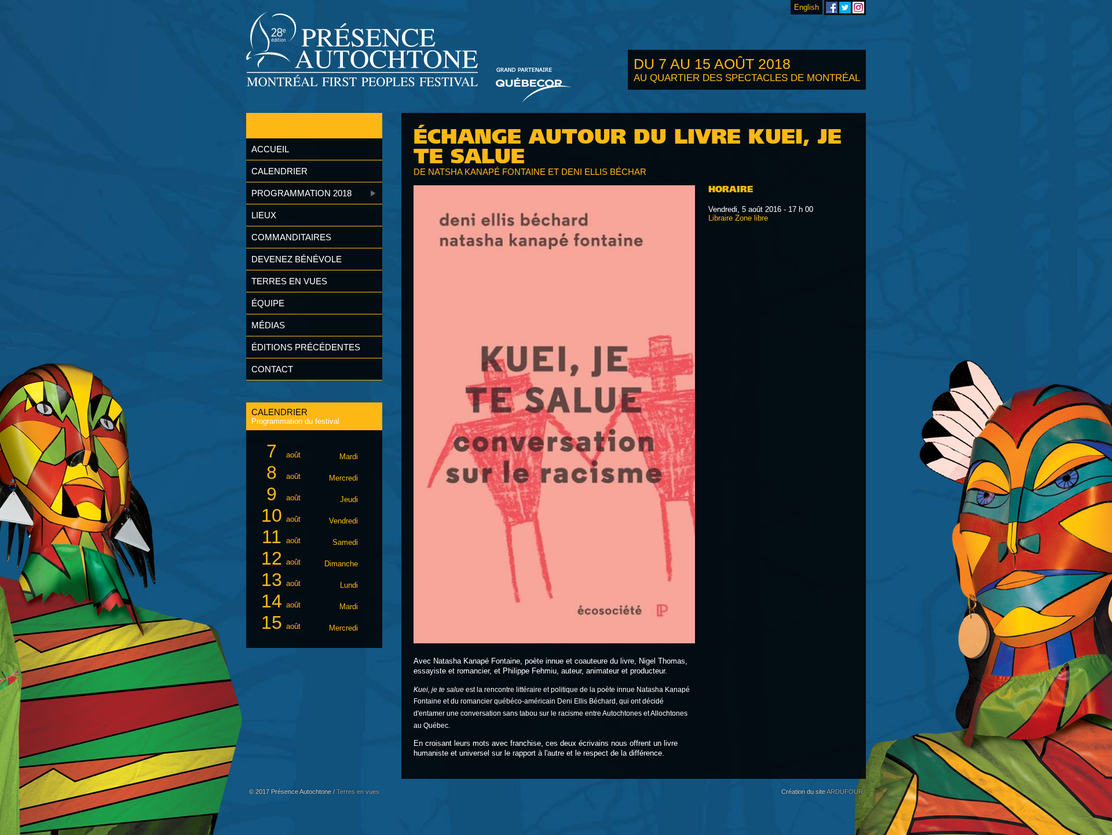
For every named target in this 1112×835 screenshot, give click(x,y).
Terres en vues (289, 281)
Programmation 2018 (301, 193)
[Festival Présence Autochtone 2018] (362, 50)
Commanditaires (291, 237)
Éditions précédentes (305, 347)
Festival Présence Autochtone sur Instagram (858, 7)
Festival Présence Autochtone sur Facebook (831, 7)
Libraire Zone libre (738, 218)
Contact (272, 369)
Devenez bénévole (296, 259)
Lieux (263, 215)
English (806, 7)
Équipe (267, 303)
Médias (268, 325)
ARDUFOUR (844, 791)
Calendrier (279, 171)
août (312, 451)
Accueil (270, 149)
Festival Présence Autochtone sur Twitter (845, 7)
